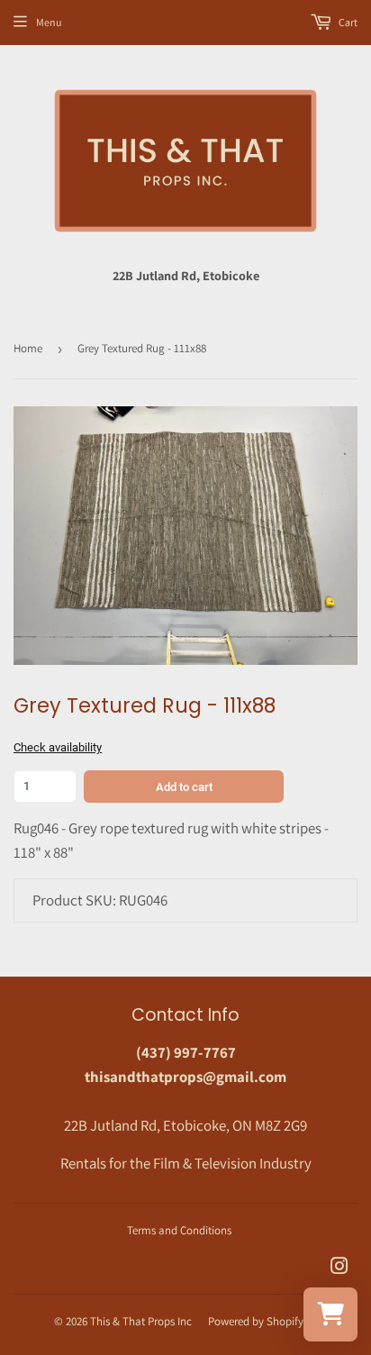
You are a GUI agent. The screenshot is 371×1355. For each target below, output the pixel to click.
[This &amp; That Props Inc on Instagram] (339, 1268)
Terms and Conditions (179, 1230)
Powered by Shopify (255, 1321)
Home (28, 348)
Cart (347, 22)
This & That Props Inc (141, 1321)
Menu (48, 22)
